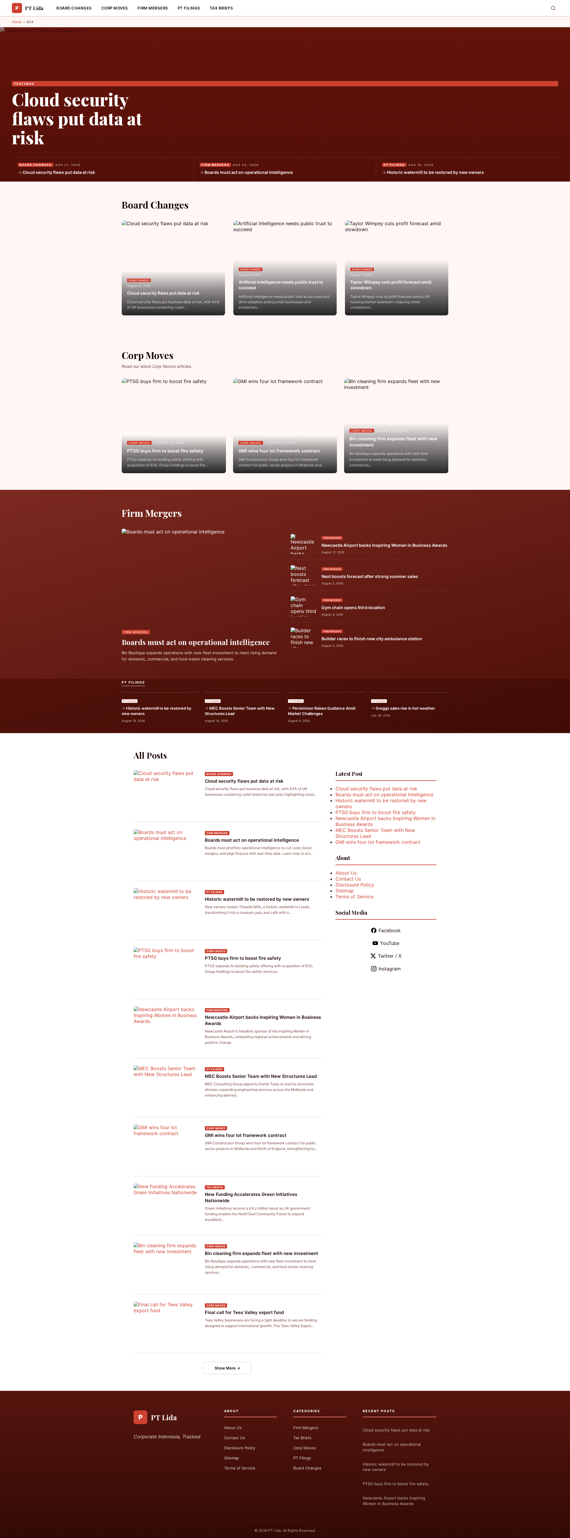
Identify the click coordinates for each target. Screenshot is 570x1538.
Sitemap (344, 891)
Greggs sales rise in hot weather (405, 708)
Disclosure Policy (354, 885)
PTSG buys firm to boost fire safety (165, 451)
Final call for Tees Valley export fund (244, 1312)
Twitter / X (389, 956)
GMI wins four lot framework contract (279, 451)
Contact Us (348, 879)
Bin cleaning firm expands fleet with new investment (393, 442)
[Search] (553, 8)
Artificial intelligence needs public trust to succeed (281, 284)
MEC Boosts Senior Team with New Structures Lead (240, 711)
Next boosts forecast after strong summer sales (370, 576)
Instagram (390, 969)
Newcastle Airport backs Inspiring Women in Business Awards (384, 545)
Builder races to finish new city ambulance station (372, 638)
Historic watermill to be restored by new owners (435, 172)
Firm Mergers (152, 8)
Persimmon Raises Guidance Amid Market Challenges (321, 711)
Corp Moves (114, 8)
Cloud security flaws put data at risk (77, 118)
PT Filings (189, 8)
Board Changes (74, 8)
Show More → (227, 1368)
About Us (346, 873)
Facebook (390, 930)
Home (17, 22)
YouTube (389, 943)
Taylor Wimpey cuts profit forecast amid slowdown (390, 284)
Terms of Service (354, 897)
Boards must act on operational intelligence (249, 172)
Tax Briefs (221, 8)
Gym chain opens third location (353, 607)
